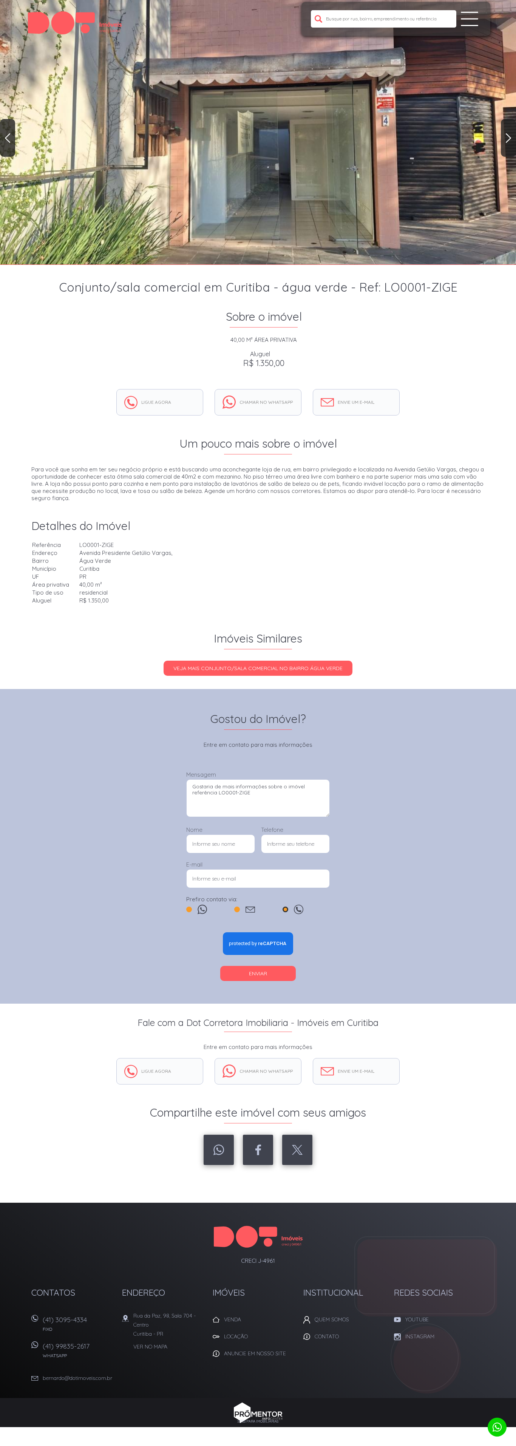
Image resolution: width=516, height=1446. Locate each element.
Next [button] (508, 138)
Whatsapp (219, 1150)
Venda (232, 1319)
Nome (194, 829)
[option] (258, 132)
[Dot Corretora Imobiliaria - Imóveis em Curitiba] (75, 23)
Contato (327, 1336)
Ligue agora (156, 402)
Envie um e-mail (356, 402)
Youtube (417, 1319)
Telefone (272, 829)
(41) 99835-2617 (66, 1350)
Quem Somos (332, 1319)
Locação (236, 1336)
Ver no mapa (150, 1346)
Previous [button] (7, 138)
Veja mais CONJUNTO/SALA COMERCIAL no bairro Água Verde (258, 668)
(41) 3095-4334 (65, 1323)
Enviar (258, 973)
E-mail (194, 864)
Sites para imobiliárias (258, 1421)
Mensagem (201, 774)
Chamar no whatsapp (266, 402)
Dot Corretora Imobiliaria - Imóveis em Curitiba (258, 1237)
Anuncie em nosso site (255, 1353)
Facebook (258, 1150)
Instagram (419, 1336)
